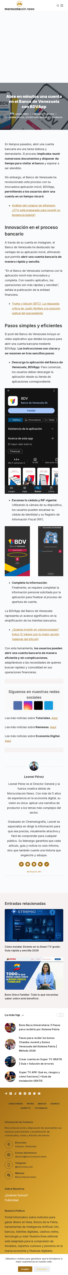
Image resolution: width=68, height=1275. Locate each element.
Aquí (54, 718)
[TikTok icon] (46, 864)
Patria (30, 1104)
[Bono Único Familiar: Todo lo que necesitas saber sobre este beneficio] (34, 973)
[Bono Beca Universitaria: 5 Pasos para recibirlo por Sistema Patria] (10, 1027)
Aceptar (25, 1269)
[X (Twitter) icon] (27, 864)
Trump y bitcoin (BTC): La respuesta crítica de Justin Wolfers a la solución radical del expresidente (36, 308)
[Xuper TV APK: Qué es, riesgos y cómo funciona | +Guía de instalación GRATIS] (10, 1076)
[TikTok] (15, 1093)
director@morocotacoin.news (30, 1156)
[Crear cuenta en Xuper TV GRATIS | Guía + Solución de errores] (10, 1061)
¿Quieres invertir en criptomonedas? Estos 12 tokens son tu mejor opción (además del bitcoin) (35, 634)
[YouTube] (29, 1093)
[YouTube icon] (40, 864)
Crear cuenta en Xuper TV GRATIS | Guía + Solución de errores (40, 1061)
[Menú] (61, 5)
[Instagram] (20, 1093)
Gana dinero (16, 1104)
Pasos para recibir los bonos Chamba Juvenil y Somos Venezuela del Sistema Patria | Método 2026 (38, 1044)
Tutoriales (56, 117)
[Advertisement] (34, 46)
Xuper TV (26, 1108)
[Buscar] (58, 6)
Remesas (44, 117)
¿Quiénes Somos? (16, 1195)
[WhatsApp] (34, 1093)
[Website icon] (21, 864)
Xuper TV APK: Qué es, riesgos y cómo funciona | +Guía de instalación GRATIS (39, 1076)
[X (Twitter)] (10, 1093)
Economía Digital (15, 117)
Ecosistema (32, 117)
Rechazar (42, 1269)
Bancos (42, 1104)
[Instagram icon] (34, 864)
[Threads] (25, 1093)
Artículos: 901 (34, 872)
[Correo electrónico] (39, 1093)
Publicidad (12, 1200)
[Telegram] (6, 1093)
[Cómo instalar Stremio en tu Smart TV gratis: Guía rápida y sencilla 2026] (34, 925)
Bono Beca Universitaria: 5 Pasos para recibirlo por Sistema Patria (39, 1027)
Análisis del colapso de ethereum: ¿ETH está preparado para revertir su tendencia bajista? (36, 210)
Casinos (54, 1104)
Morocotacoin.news (25, 1177)
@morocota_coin (24, 1166)
